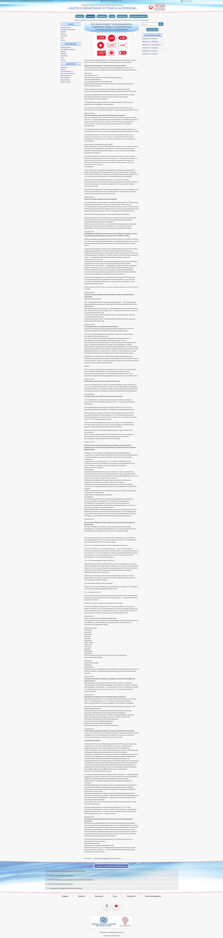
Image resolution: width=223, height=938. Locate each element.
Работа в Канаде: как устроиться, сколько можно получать (71, 880)
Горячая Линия (188, 1)
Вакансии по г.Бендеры (149, 51)
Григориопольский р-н (68, 73)
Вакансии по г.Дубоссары (150, 41)
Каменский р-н (65, 80)
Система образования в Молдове (61, 875)
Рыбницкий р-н (66, 78)
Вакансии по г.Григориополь (151, 44)
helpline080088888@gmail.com (112, 1)
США (62, 38)
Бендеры (63, 69)
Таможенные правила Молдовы (61, 884)
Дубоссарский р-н (66, 75)
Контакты (122, 16)
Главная (79, 16)
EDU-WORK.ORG (114, 936)
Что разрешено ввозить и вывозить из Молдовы (67, 871)
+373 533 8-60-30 (48, 1)
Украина (63, 31)
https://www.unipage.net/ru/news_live (107, 858)
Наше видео (152, 29)
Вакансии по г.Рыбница (149, 38)
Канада (63, 40)
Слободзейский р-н (67, 71)
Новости (90, 16)
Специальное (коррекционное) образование (65, 888)
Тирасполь (64, 67)
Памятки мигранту (138, 16)
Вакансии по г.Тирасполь (150, 54)
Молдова (63, 34)
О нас (112, 16)
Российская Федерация (68, 29)
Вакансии (102, 16)
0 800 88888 (25, 1)
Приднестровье (66, 27)
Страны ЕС (64, 36)
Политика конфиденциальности (111, 932)
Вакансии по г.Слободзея (150, 47)
